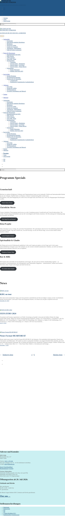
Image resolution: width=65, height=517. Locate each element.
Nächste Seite (59, 355)
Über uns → (5, 496)
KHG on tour (6, 294)
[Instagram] (3, 363)
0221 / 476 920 (9, 461)
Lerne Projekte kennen (8, 235)
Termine (5, 18)
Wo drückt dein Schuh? (8, 268)
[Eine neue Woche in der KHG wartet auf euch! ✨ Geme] (16, 389)
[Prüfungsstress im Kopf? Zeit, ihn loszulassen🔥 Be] (16, 417)
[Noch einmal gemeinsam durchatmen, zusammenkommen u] (49, 375)
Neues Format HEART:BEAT (13, 336)
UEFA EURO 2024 (8, 313)
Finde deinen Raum (7, 202)
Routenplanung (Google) (6, 468)
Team (4, 19)
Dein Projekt (6, 21)
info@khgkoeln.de (9, 464)
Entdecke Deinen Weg (8, 252)
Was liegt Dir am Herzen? (9, 219)
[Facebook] (3, 360)
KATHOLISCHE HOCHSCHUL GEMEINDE (13, 5)
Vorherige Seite (6, 355)
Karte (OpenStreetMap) (6, 467)
